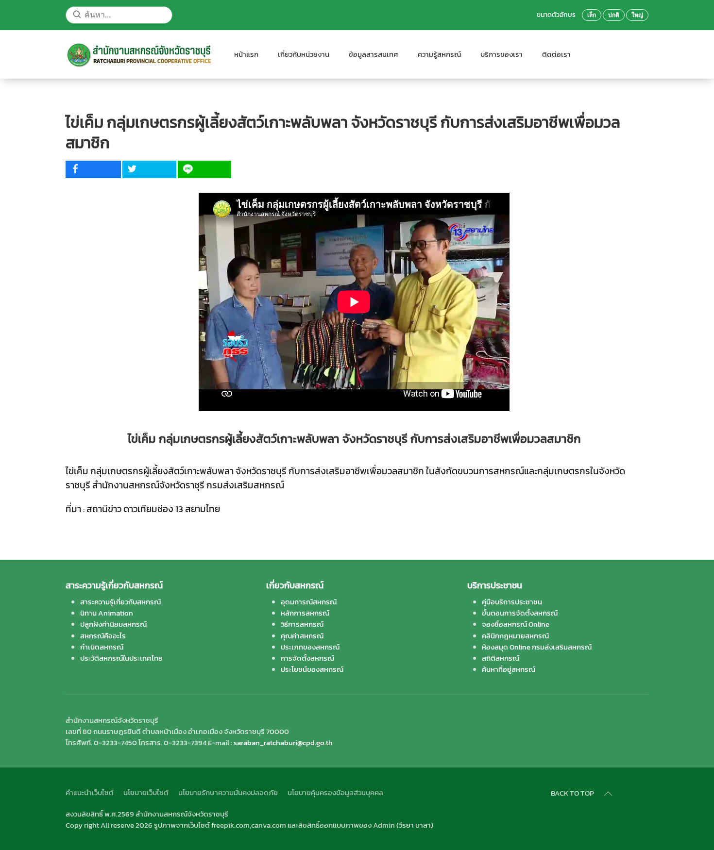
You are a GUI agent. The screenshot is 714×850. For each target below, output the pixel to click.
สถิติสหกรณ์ (500, 658)
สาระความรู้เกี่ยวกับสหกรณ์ (120, 601)
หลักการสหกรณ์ (305, 612)
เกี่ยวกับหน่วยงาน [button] (303, 54)
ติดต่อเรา (556, 54)
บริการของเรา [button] (501, 54)
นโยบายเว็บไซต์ (146, 792)
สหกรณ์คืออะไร (103, 635)
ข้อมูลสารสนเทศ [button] (373, 54)
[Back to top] (608, 794)
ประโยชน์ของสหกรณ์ (312, 669)
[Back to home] (140, 54)
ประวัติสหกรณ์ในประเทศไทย (121, 658)
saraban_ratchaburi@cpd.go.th (283, 742)
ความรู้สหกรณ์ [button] (439, 54)
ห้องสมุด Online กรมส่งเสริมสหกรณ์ (537, 646)
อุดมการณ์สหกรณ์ (309, 601)
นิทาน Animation (106, 612)
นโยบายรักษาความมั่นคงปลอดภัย (228, 792)
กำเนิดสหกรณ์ (101, 646)
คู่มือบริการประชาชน (512, 601)
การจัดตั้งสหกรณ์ (307, 658)
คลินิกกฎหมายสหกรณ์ (515, 635)
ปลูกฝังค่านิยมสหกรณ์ (113, 624)
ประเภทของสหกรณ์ (310, 646)
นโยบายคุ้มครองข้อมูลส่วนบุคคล (335, 792)
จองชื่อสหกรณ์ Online (515, 624)
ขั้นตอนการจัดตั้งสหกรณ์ (520, 612)
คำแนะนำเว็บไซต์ (90, 792)
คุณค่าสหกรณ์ (302, 635)
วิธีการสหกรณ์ (302, 624)
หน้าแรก (246, 54)
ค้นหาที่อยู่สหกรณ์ (508, 669)
